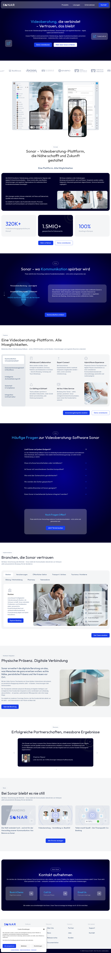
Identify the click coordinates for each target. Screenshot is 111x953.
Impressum (33, 949)
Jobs (69, 933)
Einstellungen (38, 946)
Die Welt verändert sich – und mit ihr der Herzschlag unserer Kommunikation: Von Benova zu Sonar (17, 830)
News (49, 933)
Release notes (52, 938)
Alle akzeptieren (9, 946)
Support (92, 928)
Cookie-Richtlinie (15, 949)
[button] (44, 929)
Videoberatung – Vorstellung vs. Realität (54, 828)
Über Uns (50, 928)
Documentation (52, 943)
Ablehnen (24, 946)
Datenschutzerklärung (25, 949)
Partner (71, 928)
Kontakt (92, 933)
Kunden (71, 938)
